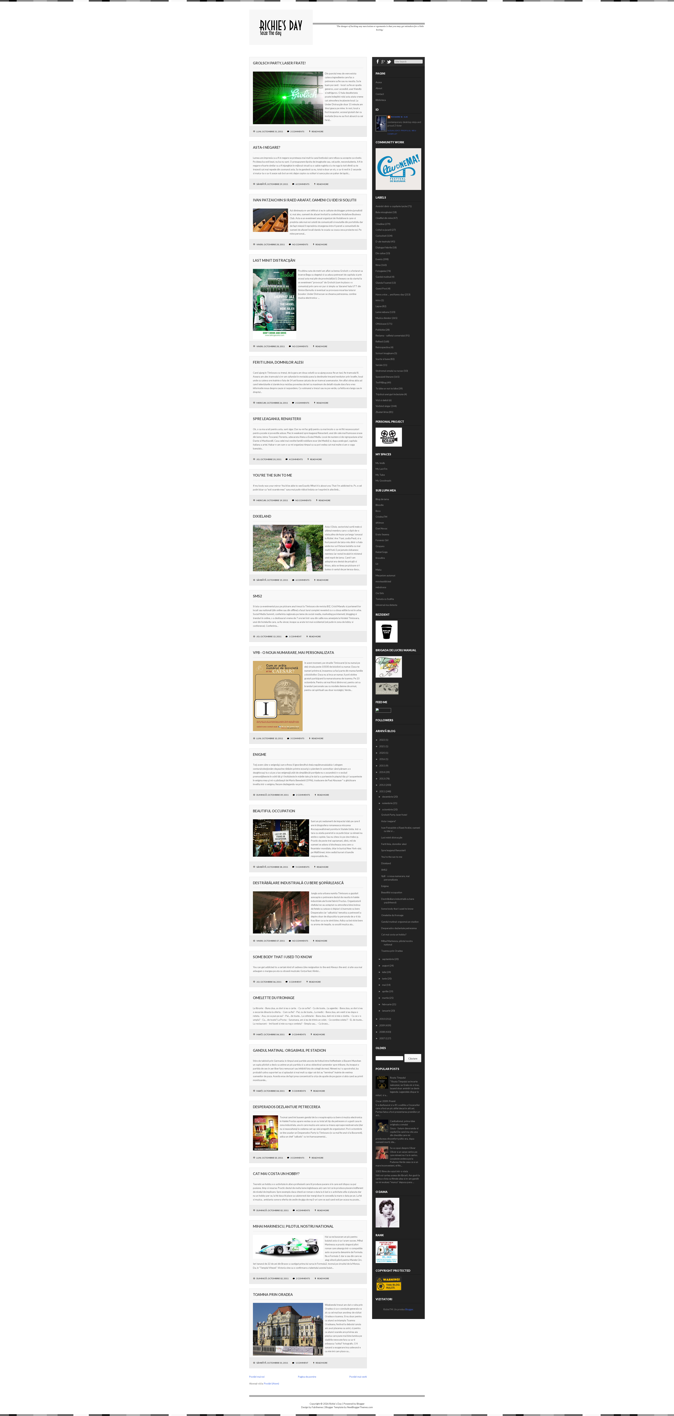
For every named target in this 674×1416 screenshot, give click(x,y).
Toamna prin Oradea (273, 1294)
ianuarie (386, 1010)
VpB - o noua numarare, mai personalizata (293, 652)
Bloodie (380, 505)
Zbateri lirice (382, 412)
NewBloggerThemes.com (360, 1407)
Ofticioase (381, 323)
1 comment (295, 636)
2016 (382, 759)
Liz (377, 563)
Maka (378, 569)
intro (378, 300)
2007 (382, 1038)
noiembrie (387, 803)
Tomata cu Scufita (385, 599)
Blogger (409, 1309)
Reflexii (379, 341)
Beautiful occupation (274, 811)
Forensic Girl (382, 540)
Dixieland (262, 516)
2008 (382, 1031)
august (385, 965)
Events (379, 259)
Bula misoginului (384, 212)
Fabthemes (317, 1407)
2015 (382, 765)
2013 (382, 778)
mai (384, 984)
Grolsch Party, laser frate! (279, 63)
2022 (382, 739)
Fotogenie (381, 271)
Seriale (379, 365)
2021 (382, 746)
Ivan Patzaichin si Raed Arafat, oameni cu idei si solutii (304, 200)
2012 (382, 785)
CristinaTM (381, 516)
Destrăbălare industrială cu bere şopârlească (298, 883)
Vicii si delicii (382, 400)
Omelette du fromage (274, 998)
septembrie (388, 959)
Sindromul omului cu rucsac (389, 370)
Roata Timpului (398, 1077)
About (379, 88)
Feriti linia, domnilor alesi (278, 362)
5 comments (302, 867)
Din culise (380, 253)
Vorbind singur (383, 406)
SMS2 (257, 596)
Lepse (379, 306)
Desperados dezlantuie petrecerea (286, 1107)
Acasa (379, 82)
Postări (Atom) (271, 1383)
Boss (378, 511)
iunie (384, 978)
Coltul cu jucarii (383, 229)
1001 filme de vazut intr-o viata (392, 1171)
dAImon (380, 522)
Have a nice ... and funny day (390, 294)
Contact (380, 94)
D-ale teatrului (383, 241)
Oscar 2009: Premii (385, 1101)
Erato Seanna (382, 534)
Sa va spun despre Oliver (402, 1148)
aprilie (385, 991)
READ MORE (317, 131)
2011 (382, 791)
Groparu (380, 546)
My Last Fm (381, 468)
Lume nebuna (382, 312)
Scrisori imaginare (385, 353)
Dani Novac (381, 528)
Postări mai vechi (358, 1376)
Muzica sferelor (383, 318)
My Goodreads (383, 480)
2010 (382, 1018)
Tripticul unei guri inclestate (390, 394)
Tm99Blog (381, 382)
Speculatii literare (384, 376)
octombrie (387, 809)
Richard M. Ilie (399, 117)
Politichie (380, 329)
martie (385, 997)
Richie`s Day (335, 1403)
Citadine (380, 224)
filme (378, 265)
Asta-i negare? (266, 147)
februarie (387, 1004)
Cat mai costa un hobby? (276, 1173)
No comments (300, 244)
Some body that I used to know (282, 957)
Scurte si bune (383, 359)
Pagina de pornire (307, 1376)
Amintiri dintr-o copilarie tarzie (391, 206)
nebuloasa (381, 587)
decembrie (388, 796)
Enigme (259, 754)
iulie (384, 972)
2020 (382, 752)
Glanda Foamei (383, 282)
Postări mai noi (257, 1376)
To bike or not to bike (387, 388)
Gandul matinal (383, 276)
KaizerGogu (382, 552)
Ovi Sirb (380, 593)
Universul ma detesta (386, 605)
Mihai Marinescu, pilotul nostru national (293, 1226)
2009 (382, 1025)
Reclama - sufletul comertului (390, 335)
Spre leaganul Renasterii (277, 419)
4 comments (296, 459)
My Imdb (380, 463)
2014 (382, 772)
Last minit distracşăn (274, 260)
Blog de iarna (382, 499)
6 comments (302, 184)
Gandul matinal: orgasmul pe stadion (289, 1050)
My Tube (380, 474)
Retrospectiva (383, 347)
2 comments (297, 131)
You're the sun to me (272, 475)
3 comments (297, 738)
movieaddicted (383, 581)
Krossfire (380, 558)
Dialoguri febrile (384, 247)
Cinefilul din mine (384, 218)
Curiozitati (381, 235)
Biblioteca (381, 100)
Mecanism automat (385, 575)
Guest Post (381, 288)
